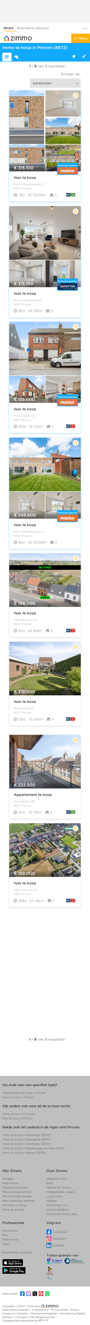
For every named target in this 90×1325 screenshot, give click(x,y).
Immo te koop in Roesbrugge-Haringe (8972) (33, 1148)
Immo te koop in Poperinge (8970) (26, 1135)
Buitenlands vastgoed (33, 28)
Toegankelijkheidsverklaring (19, 1320)
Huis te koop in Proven (18, 1097)
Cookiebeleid (40, 1309)
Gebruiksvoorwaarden (16, 1309)
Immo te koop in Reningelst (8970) (26, 1139)
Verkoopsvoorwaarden (44, 1313)
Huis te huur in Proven (17, 1118)
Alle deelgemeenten (42, 1317)
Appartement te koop (33, 795)
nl (84, 28)
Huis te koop (25, 178)
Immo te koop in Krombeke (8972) (26, 1144)
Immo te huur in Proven (18, 1114)
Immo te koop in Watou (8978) (23, 1152)
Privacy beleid (60, 1309)
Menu (82, 38)
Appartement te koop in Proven (24, 1092)
